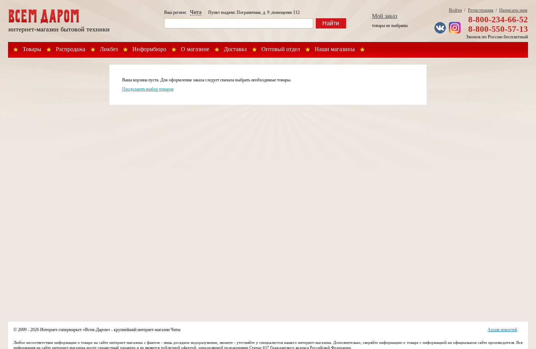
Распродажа (70, 49)
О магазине (195, 49)
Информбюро (149, 49)
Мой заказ (384, 16)
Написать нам (513, 10)
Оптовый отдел (280, 49)
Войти (455, 10)
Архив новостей (502, 329)
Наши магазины (335, 49)
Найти (330, 23)
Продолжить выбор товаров (148, 89)
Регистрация (480, 10)
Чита (196, 12)
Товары (32, 49)
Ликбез (109, 49)
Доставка (235, 49)
